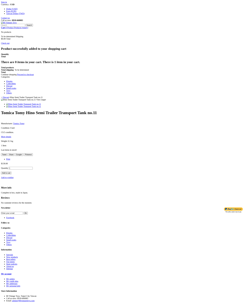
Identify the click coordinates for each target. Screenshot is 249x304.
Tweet (4, 155)
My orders (10, 279)
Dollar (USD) (12, 9)
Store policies (11, 264)
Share (11, 155)
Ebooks (9, 81)
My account (6, 274)
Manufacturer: (7, 123)
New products (12, 257)
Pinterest (28, 155)
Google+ (19, 155)
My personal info (13, 286)
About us (10, 266)
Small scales (11, 88)
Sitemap (9, 269)
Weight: (4, 141)
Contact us (5, 18)
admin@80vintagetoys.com (23, 301)
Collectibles (11, 84)
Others (9, 93)
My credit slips (12, 281)
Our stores (10, 262)
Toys (8, 91)
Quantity (4, 168)
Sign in (4, 2)
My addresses (11, 283)
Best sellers (10, 259)
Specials (9, 255)
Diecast (9, 86)
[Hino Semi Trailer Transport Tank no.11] (23, 104)
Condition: (5, 128)
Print (8, 159)
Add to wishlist (7, 177)
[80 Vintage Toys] (9, 23)
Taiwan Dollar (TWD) (15, 13)
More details (6, 137)
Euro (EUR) (11, 11)
